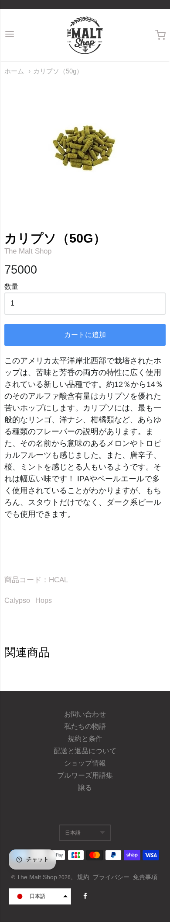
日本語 (73, 833)
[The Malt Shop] (85, 35)
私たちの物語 (85, 726)
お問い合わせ (85, 714)
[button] (40, 896)
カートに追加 (85, 334)
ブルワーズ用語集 (85, 775)
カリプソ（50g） (58, 71)
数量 (11, 286)
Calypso (17, 600)
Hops (43, 600)
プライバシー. (113, 876)
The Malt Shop (27, 251)
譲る (85, 787)
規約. (85, 876)
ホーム (14, 71)
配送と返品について (85, 751)
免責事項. (146, 876)
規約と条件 (85, 738)
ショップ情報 (85, 763)
